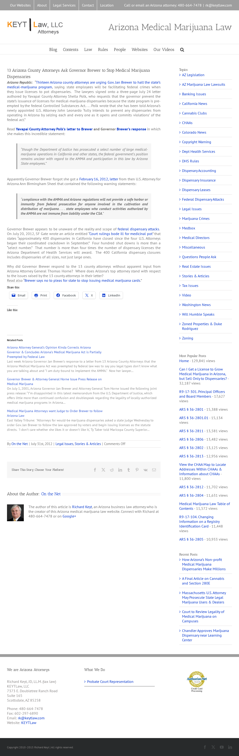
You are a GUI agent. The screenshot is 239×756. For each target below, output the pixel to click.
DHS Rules (190, 161)
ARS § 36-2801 (191, 409)
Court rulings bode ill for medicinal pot (120, 233)
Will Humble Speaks (198, 314)
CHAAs (187, 122)
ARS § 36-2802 (191, 447)
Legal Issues (64, 444)
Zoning (187, 338)
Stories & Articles (88, 444)
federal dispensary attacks (138, 229)
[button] (182, 49)
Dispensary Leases (196, 189)
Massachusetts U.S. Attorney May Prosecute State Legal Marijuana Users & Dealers (204, 597)
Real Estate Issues (196, 266)
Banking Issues (194, 94)
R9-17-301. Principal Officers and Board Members (202, 394)
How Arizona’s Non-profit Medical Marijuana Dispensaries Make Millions (204, 564)
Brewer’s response (131, 129)
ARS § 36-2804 (191, 495)
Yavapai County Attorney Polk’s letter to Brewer (54, 129)
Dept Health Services (198, 151)
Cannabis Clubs (194, 113)
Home (184, 360)
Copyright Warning (196, 141)
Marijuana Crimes (196, 218)
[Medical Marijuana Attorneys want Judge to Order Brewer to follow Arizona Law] (86, 420)
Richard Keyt (82, 506)
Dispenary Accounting (199, 170)
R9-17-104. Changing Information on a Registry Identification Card (199, 521)
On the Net (19, 444)
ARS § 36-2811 (191, 430)
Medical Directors (196, 237)
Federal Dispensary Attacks (203, 199)
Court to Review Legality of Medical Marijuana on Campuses (203, 616)
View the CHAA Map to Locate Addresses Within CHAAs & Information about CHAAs (202, 469)
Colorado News (194, 132)
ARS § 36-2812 (191, 487)
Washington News (196, 304)
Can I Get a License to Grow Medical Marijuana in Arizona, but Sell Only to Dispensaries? (203, 374)
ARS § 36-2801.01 (193, 417)
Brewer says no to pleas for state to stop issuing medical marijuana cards (82, 280)
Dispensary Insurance (199, 180)
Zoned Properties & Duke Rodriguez (202, 326)
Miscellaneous (193, 247)
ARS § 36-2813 (191, 456)
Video (186, 295)
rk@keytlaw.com (218, 5)
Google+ (69, 516)
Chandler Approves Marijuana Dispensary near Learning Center (205, 635)
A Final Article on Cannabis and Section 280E (203, 580)
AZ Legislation (193, 74)
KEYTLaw (28, 722)
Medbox (188, 228)
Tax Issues (190, 285)
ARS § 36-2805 (191, 539)
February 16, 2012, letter (98, 179)
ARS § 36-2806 (191, 439)
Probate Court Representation (110, 681)
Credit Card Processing (196, 690)
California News (194, 103)
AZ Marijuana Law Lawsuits (203, 84)
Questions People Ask (199, 256)
